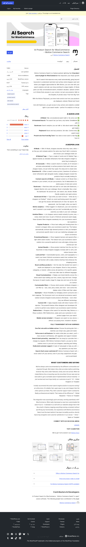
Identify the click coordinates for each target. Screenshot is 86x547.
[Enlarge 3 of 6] (45, 445)
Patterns (62, 527)
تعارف (77, 519)
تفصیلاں (75, 61)
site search (10, 100)
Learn (48, 519)
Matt (18, 521)
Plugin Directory (74, 8)
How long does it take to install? (69, 478)
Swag (32, 527)
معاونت (9, 61)
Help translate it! (31, 13)
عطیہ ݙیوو (32, 524)
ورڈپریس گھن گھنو (7, 3)
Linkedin (76, 425)
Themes (62, 521)
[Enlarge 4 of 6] (77, 455)
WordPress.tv (45, 527)
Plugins (62, 524)
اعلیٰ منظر (25, 109)
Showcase (61, 519)
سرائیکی (61, 536)
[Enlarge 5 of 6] (61, 455)
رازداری (77, 527)
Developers (46, 524)
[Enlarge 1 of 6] (77, 445)
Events (33, 521)
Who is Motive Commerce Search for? (67, 473)
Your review (24, 139)
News (77, 521)
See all (9, 139)
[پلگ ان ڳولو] (61, 19)
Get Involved (31, 519)
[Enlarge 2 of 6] (61, 445)
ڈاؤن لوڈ (10, 52)
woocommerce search (13, 104)
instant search (10, 94)
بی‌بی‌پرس (16, 524)
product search (11, 97)
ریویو (67, 61)
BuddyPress (16, 527)
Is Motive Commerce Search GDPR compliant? (64, 484)
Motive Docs (75, 433)
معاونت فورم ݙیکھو (24, 154)
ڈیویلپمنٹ (59, 61)
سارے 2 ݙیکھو (10, 90)
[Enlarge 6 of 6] (45, 455)
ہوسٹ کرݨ (76, 524)
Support (47, 521)
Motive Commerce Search (61, 55)
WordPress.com (15, 519)
